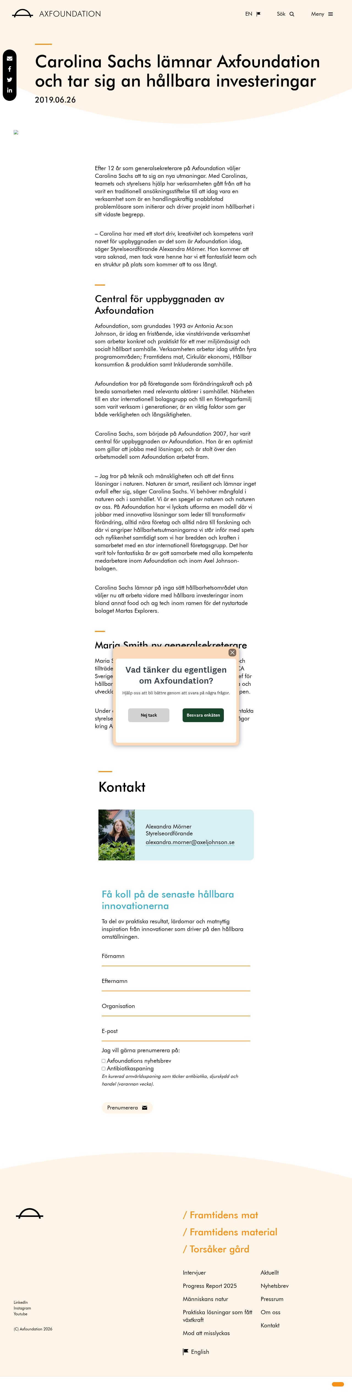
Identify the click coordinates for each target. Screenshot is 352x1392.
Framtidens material (233, 1233)
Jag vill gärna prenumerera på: (141, 1051)
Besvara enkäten (203, 715)
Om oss (270, 1313)
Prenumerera (122, 1108)
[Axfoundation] (56, 14)
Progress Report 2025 (210, 1286)
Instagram (22, 1308)
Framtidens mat (224, 1215)
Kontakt (270, 1326)
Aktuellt (270, 1273)
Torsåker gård (219, 1250)
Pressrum (272, 1299)
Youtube (20, 1314)
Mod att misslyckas (206, 1333)
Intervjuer (194, 1273)
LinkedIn (21, 1303)
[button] (9, 1384)
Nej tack (149, 715)
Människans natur (205, 1299)
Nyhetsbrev (274, 1286)
